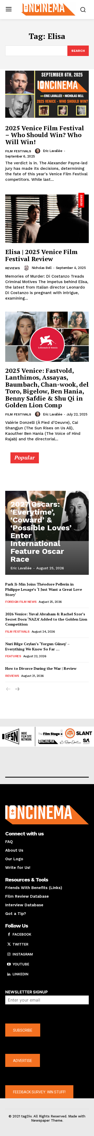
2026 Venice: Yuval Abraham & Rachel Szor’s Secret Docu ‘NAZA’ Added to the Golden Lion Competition (46, 619)
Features (13, 656)
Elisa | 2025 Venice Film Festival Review (41, 255)
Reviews (12, 268)
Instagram (23, 954)
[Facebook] (9, 934)
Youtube (21, 964)
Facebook (22, 934)
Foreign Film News (21, 602)
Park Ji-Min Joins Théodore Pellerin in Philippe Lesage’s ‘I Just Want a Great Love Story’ (43, 589)
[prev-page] (8, 689)
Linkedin (20, 974)
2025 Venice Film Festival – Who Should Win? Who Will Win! (44, 135)
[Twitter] (9, 944)
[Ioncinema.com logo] (48, 9)
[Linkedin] (9, 974)
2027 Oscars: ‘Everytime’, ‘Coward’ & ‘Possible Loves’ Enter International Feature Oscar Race (41, 531)
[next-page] (17, 689)
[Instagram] (9, 954)
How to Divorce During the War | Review (41, 668)
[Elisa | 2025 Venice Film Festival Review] (47, 218)
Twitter (20, 944)
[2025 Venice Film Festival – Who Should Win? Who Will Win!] (47, 94)
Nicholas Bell (42, 268)
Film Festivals (18, 151)
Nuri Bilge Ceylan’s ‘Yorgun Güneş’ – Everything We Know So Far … (37, 646)
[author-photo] (38, 151)
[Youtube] (9, 964)
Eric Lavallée (52, 151)
